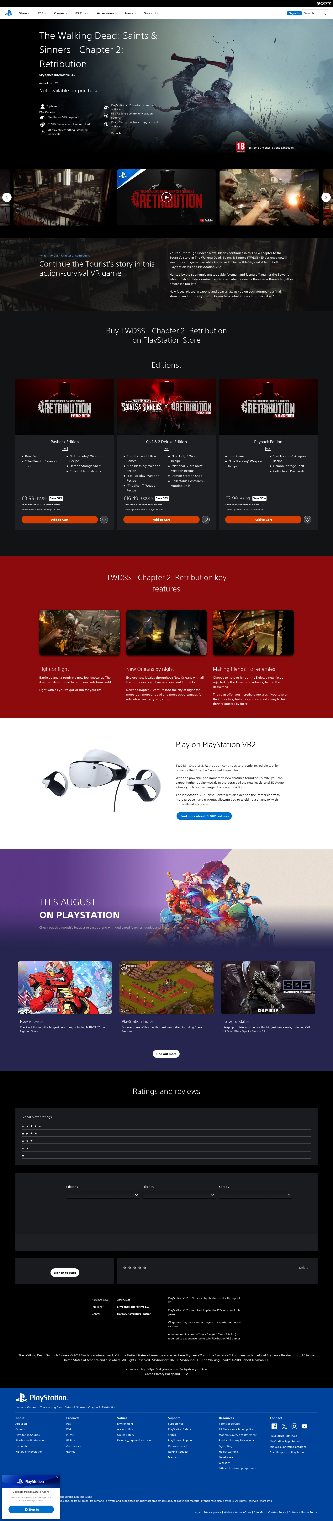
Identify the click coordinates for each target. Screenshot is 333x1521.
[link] (64, 998)
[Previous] (7, 197)
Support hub (176, 1423)
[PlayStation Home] (8, 13)
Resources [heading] (226, 1418)
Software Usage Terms (303, 1512)
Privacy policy (212, 1512)
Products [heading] (72, 1418)
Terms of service (229, 1423)
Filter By (148, 1187)
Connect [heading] (276, 1418)
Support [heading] (174, 1418)
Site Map (259, 1512)
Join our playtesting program (288, 1447)
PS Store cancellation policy (236, 1429)
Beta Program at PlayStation (287, 1452)
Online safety (125, 1435)
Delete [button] (303, 1267)
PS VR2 (70, 1435)
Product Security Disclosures (237, 1440)
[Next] (326, 197)
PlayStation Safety (179, 1429)
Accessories (105, 13)
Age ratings (226, 1446)
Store (23, 13)
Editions (72, 1187)
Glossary (224, 1463)
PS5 (40, 13)
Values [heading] (122, 1418)
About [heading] (19, 1418)
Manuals (173, 1457)
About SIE (21, 1423)
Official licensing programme (237, 1468)
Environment (125, 1423)
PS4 (68, 1429)
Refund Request (178, 1451)
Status (172, 1435)
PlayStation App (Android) (286, 1441)
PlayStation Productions (30, 1440)
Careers (20, 1429)
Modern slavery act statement (237, 1435)
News (129, 13)
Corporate (21, 1446)
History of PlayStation (28, 1451)
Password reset (177, 1446)
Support (150, 13)
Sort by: (224, 1187)
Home (19, 1407)
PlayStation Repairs (180, 1440)
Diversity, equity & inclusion (134, 1440)
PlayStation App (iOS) (283, 1435)
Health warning (228, 1451)
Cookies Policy (277, 1512)
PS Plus (80, 13)
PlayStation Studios (27, 1435)
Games (59, 13)
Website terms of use (237, 1512)
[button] (166, 197)
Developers (226, 1457)
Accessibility (125, 1429)
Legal (197, 1512)
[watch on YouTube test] (206, 220)
